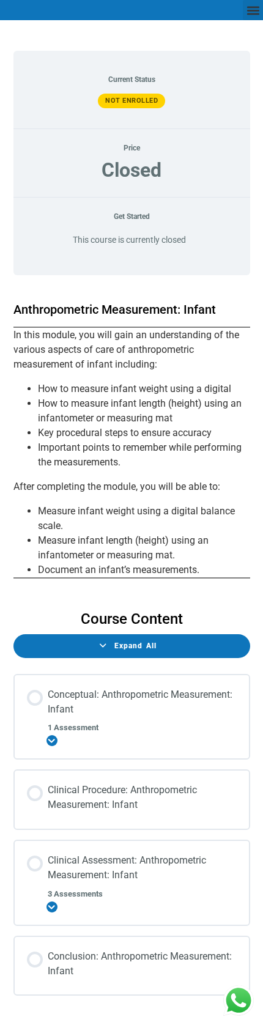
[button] (253, 10)
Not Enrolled (131, 101)
